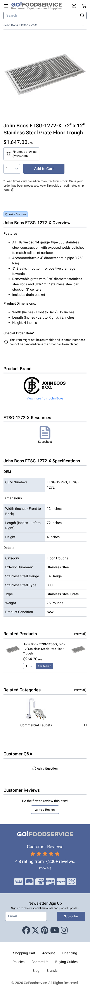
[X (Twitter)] (35, 930)
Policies (18, 962)
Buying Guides (66, 962)
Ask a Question (17, 214)
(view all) (45, 868)
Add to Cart (44, 168)
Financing (69, 953)
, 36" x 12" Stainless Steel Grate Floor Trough (44, 648)
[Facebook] (26, 930)
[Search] (82, 15)
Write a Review (45, 809)
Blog (36, 970)
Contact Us (39, 962)
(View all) (80, 633)
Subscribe (71, 916)
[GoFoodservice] (38, 6)
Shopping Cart (24, 953)
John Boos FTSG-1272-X (20, 25)
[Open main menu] (6, 6)
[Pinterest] (44, 930)
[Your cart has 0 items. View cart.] (84, 6)
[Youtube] (54, 930)
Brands (52, 970)
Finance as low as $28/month (24, 154)
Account (48, 953)
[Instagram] (64, 930)
